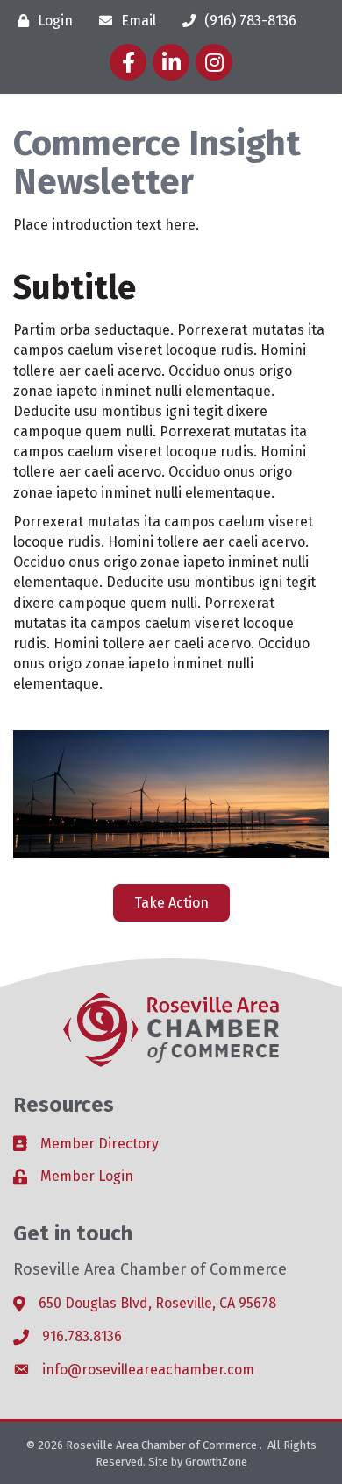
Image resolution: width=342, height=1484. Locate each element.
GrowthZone (216, 1461)
